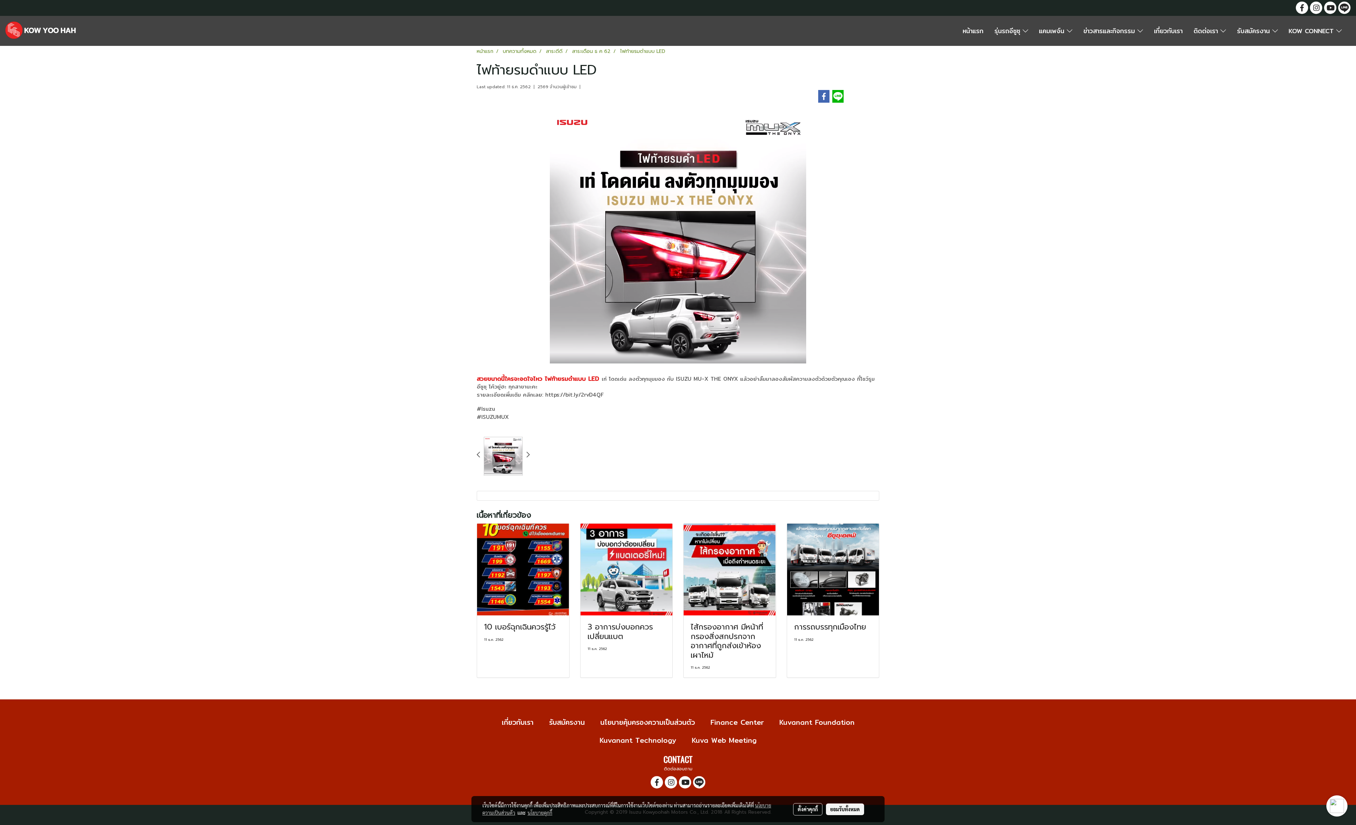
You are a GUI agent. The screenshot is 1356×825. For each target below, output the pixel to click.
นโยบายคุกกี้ (540, 812)
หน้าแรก (973, 31)
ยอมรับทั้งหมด (845, 809)
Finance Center (737, 722)
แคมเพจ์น (1053, 31)
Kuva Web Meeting (724, 740)
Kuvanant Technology (638, 740)
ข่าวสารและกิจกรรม (1110, 31)
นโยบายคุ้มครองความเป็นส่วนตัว (647, 722)
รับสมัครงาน (1254, 31)
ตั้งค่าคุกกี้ (808, 809)
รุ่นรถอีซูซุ (1008, 31)
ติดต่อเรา (1207, 31)
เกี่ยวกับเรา (1168, 31)
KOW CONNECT (1312, 31)
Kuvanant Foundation (817, 722)
